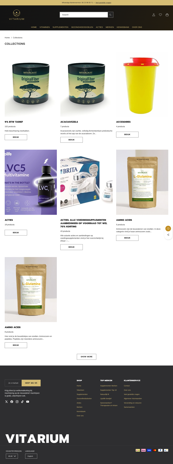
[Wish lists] (160, 14)
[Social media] (168, 235)
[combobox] (86, 14)
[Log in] (153, 14)
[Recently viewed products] (168, 228)
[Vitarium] (17, 15)
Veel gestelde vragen (103, 3)
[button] (9, 3)
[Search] (110, 14)
